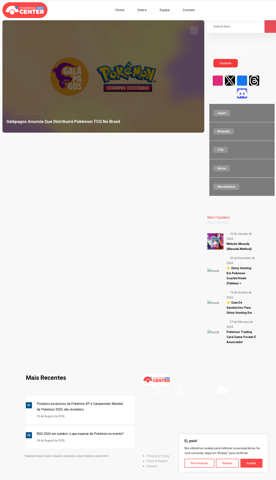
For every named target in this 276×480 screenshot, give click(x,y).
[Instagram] (218, 81)
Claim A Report (156, 461)
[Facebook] (242, 81)
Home (119, 10)
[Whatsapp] (254, 93)
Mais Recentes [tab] (218, 222)
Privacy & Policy (158, 456)
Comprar (226, 63)
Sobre (142, 10)
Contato (189, 10)
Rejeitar (227, 463)
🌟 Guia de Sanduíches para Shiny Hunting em (239, 308)
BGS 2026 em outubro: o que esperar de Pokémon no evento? (80, 434)
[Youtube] (266, 81)
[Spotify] (230, 93)
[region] (223, 453)
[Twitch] (218, 93)
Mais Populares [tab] (218, 217)
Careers (152, 466)
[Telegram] (266, 93)
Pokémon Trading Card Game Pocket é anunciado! (241, 337)
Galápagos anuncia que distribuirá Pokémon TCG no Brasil (63, 121)
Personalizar (199, 463)
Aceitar (251, 463)
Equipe (165, 10)
